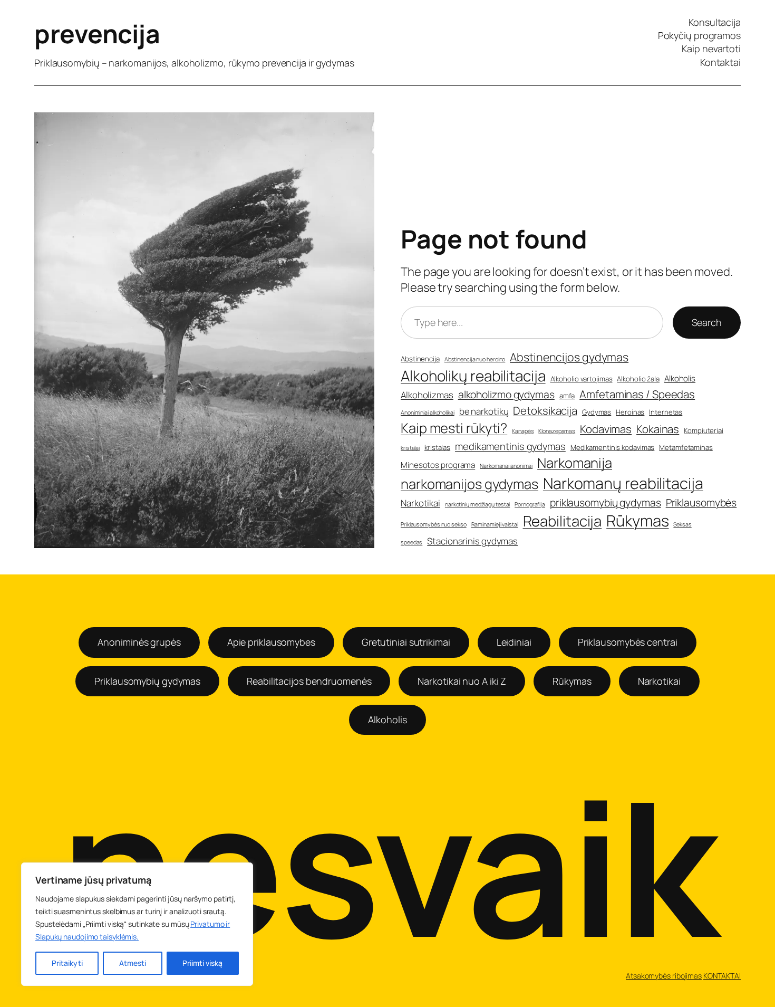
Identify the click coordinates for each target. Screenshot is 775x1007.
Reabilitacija (562, 521)
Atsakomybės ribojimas (664, 976)
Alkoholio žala (638, 378)
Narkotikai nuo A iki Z (462, 681)
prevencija (97, 33)
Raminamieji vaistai (494, 524)
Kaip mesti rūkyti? (454, 428)
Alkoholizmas (427, 395)
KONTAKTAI (722, 976)
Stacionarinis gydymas (472, 541)
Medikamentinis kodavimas (612, 447)
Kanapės (523, 431)
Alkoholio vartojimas (581, 378)
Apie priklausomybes (271, 642)
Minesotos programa (438, 465)
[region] (137, 924)
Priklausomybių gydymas (147, 681)
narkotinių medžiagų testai (477, 504)
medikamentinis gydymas (510, 446)
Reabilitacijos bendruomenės (309, 681)
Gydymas (596, 412)
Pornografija (530, 504)
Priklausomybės (701, 502)
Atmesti (132, 963)
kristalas (437, 447)
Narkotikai (420, 503)
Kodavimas (606, 428)
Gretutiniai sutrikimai (406, 642)
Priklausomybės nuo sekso (434, 524)
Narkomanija (574, 463)
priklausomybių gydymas (605, 502)
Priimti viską (202, 963)
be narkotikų (484, 411)
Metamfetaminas (686, 447)
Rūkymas (637, 520)
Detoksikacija (545, 410)
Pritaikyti (67, 963)
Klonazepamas (556, 431)
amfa (567, 395)
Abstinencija (420, 358)
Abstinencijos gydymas (569, 357)
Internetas (665, 412)
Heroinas (630, 412)
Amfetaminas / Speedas (637, 394)
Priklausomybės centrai (627, 642)
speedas (411, 542)
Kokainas (657, 428)
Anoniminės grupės (139, 642)
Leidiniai (514, 642)
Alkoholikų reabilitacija (473, 376)
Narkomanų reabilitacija (623, 483)
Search (707, 322)
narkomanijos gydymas (469, 484)
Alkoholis (679, 378)
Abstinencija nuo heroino (475, 359)
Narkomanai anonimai (506, 465)
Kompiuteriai (703, 430)
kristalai (410, 448)
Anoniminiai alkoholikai (427, 412)
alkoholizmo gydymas (506, 394)
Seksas (682, 524)
